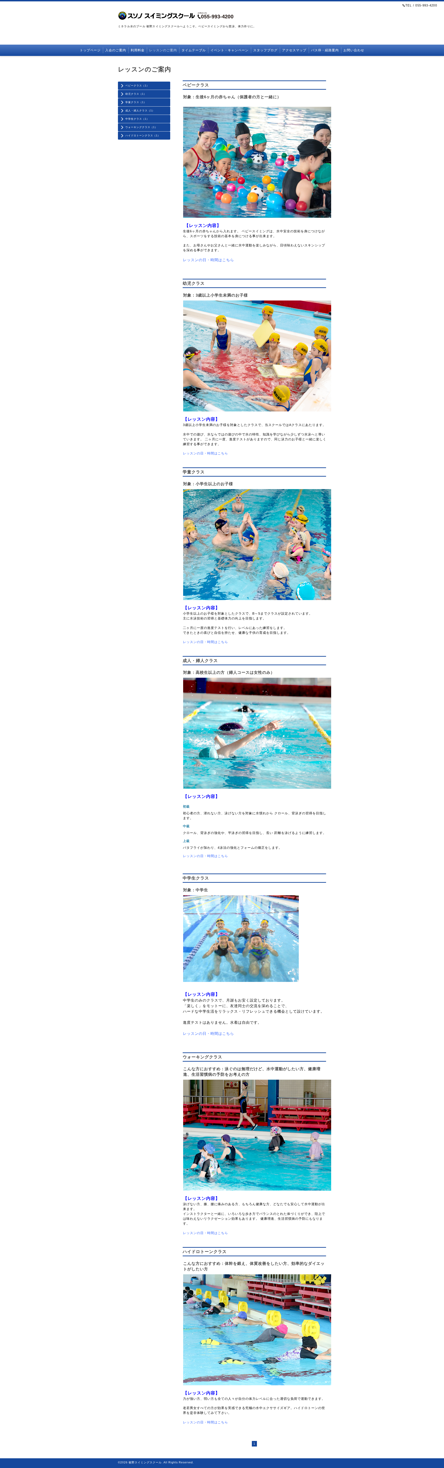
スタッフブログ (265, 50)
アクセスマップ (294, 50)
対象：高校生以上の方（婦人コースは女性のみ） (229, 672)
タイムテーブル (194, 50)
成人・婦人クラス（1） (140, 110)
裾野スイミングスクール (145, 1462)
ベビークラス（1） (137, 85)
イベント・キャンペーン (229, 50)
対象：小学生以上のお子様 (208, 484)
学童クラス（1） (135, 102)
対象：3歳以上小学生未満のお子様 (215, 295)
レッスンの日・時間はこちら (208, 260)
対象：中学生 (195, 890)
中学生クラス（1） (137, 118)
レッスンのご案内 (163, 50)
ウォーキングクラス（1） (141, 127)
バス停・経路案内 (325, 50)
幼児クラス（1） (135, 93)
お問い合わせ (353, 50)
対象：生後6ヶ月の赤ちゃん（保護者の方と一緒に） (232, 97)
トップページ (90, 50)
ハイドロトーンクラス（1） (142, 135)
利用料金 (138, 50)
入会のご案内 (115, 50)
